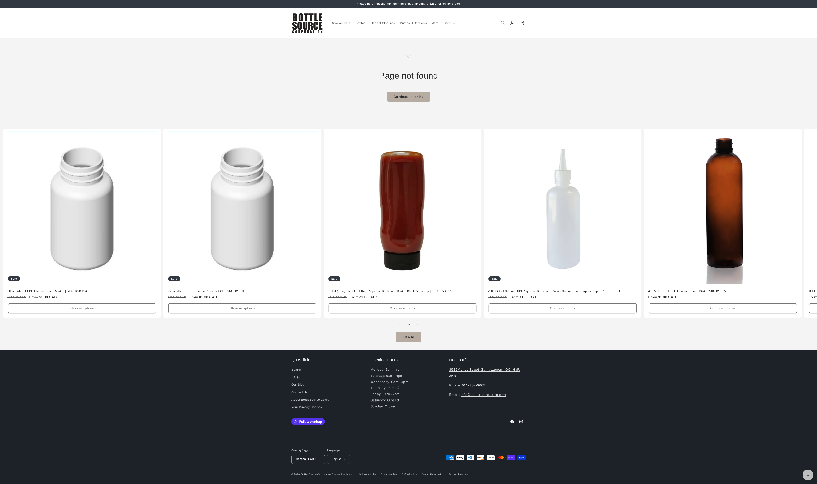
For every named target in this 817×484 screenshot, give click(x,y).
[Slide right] (418, 325)
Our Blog (297, 384)
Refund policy (409, 474)
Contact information (433, 474)
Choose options (82, 308)
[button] (449, 23)
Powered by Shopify (343, 474)
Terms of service (458, 474)
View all (409, 337)
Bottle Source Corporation (316, 474)
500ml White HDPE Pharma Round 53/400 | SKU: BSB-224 (47, 291)
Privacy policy (389, 474)
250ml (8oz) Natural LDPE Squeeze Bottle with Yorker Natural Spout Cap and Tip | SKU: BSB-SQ (554, 291)
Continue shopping (409, 96)
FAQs (295, 377)
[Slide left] (399, 325)
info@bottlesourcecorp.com (483, 394)
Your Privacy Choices (306, 407)
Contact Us (299, 392)
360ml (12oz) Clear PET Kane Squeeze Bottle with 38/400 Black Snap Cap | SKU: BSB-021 (390, 291)
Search (296, 369)
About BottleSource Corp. (310, 399)
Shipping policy (368, 474)
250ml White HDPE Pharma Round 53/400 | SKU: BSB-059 (207, 291)
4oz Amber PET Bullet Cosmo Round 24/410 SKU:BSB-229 (688, 291)
